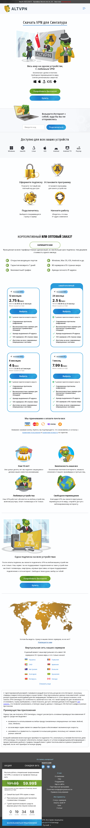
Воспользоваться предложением (22, 823)
